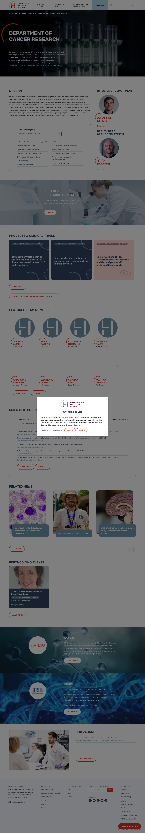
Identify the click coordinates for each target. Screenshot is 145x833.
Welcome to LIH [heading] (72, 411)
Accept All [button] (70, 430)
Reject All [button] (82, 430)
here (78, 425)
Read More (46, 430)
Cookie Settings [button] (57, 430)
